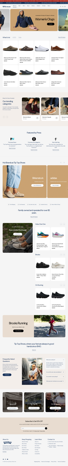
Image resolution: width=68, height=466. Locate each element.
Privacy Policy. (42, 431)
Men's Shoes (24, 443)
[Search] (61, 6)
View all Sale (43, 25)
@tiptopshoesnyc (55, 408)
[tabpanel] (34, 64)
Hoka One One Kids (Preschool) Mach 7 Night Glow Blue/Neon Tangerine (42, 245)
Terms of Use (36, 431)
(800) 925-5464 (52, 443)
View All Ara (17, 234)
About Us (36, 441)
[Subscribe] (46, 428)
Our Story (4, 451)
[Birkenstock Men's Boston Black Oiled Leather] (42, 72)
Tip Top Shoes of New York (11, 461)
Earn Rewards (37, 447)
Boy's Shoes (24, 447)
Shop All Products (61, 37)
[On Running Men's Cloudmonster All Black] (42, 295)
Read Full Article (34, 149)
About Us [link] (34, 350)
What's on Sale (25, 453)
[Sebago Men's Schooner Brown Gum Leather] (57, 72)
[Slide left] (4, 117)
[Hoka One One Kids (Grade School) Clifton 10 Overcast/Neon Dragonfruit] (58, 234)
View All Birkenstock (37, 185)
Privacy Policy (53, 461)
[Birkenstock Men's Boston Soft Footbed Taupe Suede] (10, 48)
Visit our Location (34, 408)
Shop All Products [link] (34, 216)
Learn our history (12, 408)
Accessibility (37, 453)
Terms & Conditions (61, 461)
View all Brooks (18, 330)
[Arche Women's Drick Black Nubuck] (10, 72)
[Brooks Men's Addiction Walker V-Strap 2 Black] (42, 265)
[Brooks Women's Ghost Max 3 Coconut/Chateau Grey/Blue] (58, 265)
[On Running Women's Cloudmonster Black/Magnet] (58, 295)
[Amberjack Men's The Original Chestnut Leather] (57, 48)
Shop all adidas (55, 185)
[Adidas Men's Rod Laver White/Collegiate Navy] (42, 48)
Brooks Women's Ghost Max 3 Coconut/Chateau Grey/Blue (57, 276)
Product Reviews (38, 443)
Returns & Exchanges (45, 461)
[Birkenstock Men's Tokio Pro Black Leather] (26, 72)
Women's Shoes (25, 441)
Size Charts (37, 445)
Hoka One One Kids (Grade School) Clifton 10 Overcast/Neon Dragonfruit (57, 245)
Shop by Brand (25, 451)
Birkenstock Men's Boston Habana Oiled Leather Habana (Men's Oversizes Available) (26, 59)
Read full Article (12, 148)
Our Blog (36, 449)
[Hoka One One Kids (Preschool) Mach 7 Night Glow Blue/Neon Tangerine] (42, 234)
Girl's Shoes (24, 445)
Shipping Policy (37, 461)
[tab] (6, 37)
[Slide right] (7, 117)
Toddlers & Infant (25, 449)
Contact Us (7, 374)
